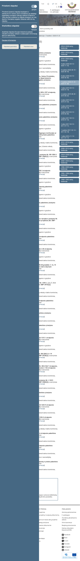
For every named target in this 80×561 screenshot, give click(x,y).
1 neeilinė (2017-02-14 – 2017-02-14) (69, 131)
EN (56, 4)
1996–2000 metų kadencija (67, 168)
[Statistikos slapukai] (34, 26)
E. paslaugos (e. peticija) (55, 11)
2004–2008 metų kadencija (67, 155)
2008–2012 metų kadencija (67, 149)
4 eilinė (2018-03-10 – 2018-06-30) (68, 113)
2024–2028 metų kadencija (67, 47)
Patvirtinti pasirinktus (10, 46)
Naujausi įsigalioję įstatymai (40, 522)
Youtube (67, 544)
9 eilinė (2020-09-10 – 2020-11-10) (68, 65)
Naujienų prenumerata (69, 525)
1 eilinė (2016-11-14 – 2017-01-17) (68, 137)
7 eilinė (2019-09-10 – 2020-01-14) (68, 89)
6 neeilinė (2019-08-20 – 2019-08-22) (69, 95)
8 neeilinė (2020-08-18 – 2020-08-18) (69, 71)
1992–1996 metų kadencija (67, 174)
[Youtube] (63, 544)
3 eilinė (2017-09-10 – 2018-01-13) (68, 119)
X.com (66, 541)
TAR (42, 4)
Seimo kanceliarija (44, 11)
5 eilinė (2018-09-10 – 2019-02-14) (68, 107)
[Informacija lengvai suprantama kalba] (61, 7)
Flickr (65, 537)
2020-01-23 (56, 36)
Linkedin (66, 550)
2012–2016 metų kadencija (67, 143)
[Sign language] (59, 7)
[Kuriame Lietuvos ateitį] (69, 558)
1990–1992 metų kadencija (67, 180)
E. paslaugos (66, 515)
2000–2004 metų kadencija (67, 162)
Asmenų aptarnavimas (69, 512)
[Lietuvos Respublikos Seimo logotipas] (72, 7)
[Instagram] (63, 547)
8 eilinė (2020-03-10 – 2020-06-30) (68, 77)
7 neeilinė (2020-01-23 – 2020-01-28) (69, 83)
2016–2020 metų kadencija (67, 59)
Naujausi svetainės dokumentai (41, 525)
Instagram (67, 547)
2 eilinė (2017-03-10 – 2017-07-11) (68, 125)
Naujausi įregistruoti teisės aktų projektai (44, 519)
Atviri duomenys (67, 522)
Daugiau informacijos (9, 40)
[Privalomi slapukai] (34, 6)
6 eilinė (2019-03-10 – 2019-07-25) (68, 101)
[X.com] (63, 541)
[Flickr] (63, 537)
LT (53, 4)
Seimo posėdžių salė (46, 28)
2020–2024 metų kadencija (67, 53)
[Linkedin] (63, 550)
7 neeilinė (49, 36)
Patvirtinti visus (28, 46)
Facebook (67, 534)
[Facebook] (63, 534)
